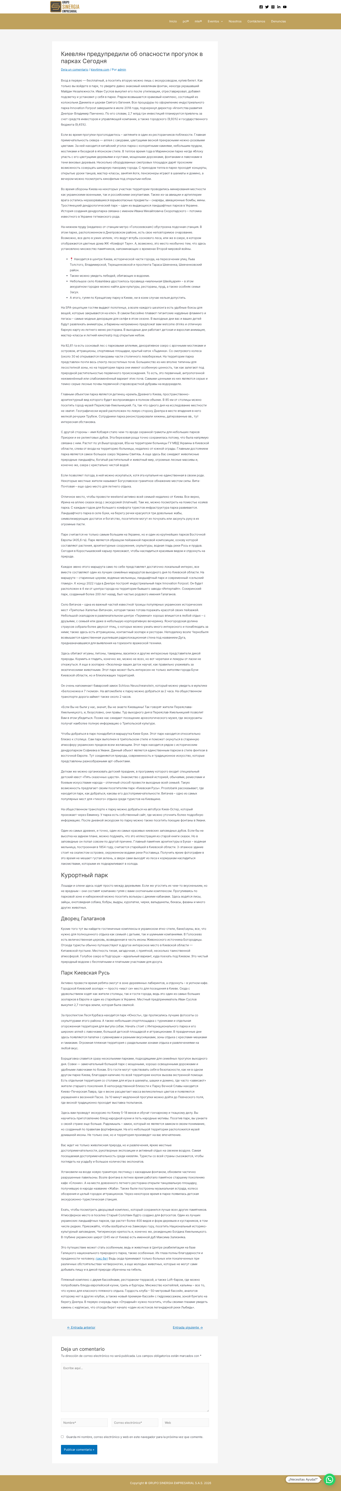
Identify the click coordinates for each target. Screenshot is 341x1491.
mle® (198, 21)
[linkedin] (279, 7)
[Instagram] (273, 7)
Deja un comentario (74, 69)
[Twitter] (267, 7)
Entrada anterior (81, 1327)
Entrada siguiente (188, 1327)
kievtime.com (100, 69)
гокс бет (102, 1258)
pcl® (186, 21)
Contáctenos (256, 21)
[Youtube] (285, 7)
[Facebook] (261, 7)
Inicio (173, 21)
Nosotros (235, 21)
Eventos (213, 21)
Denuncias (278, 21)
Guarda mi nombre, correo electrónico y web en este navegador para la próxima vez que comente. (134, 1437)
